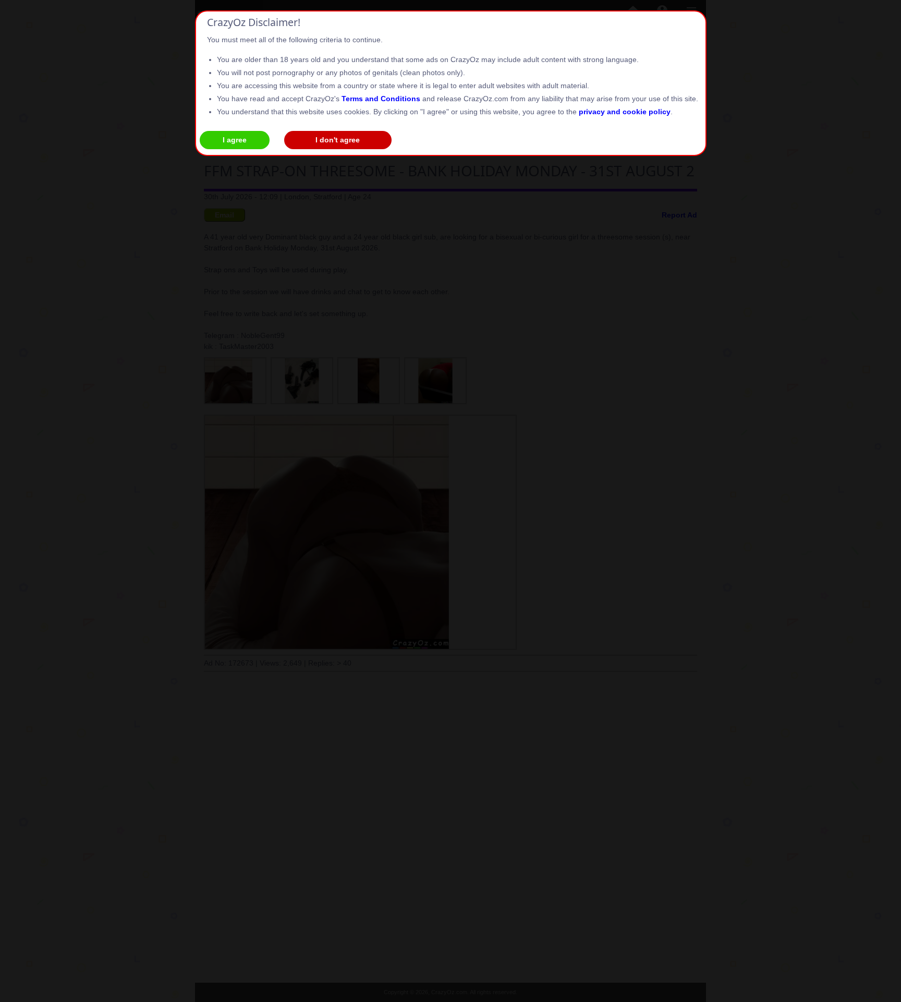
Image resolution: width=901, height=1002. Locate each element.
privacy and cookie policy (625, 111)
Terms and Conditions (381, 98)
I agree (235, 140)
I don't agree (337, 140)
